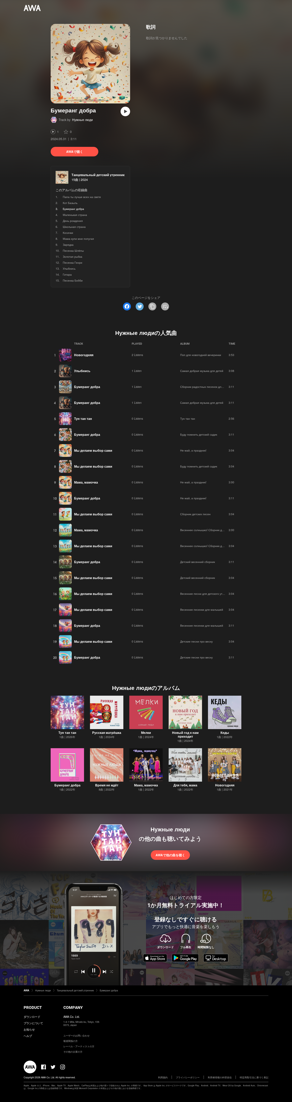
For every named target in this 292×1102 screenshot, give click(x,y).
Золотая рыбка (72, 256)
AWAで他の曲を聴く (170, 855)
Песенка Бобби (73, 280)
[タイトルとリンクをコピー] (152, 306)
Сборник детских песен (195, 514)
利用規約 (163, 1077)
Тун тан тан (83, 418)
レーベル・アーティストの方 (78, 1046)
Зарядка (68, 245)
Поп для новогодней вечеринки (200, 355)
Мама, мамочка (86, 482)
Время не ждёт (106, 785)
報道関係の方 (70, 1041)
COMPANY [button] (73, 1007)
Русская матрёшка (106, 732)
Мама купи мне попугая (78, 239)
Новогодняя (83, 355)
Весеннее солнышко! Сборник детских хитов (209, 530)
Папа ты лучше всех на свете (82, 197)
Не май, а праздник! (193, 450)
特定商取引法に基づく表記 (254, 1077)
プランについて (33, 1023)
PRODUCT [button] (33, 1007)
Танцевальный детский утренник (98, 175)
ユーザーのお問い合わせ (76, 1035)
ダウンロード (32, 1017)
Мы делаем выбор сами (93, 450)
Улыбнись (69, 268)
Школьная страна (74, 227)
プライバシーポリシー (188, 1077)
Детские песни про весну (196, 641)
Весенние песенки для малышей (201, 609)
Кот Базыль (70, 203)
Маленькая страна (75, 215)
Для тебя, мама (185, 785)
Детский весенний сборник (197, 562)
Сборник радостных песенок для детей (205, 387)
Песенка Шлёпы (73, 251)
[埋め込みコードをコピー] (165, 306)
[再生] (125, 111)
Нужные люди (82, 119)
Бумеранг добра (87, 386)
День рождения (73, 221)
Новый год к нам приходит (185, 734)
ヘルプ (28, 1036)
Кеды (224, 732)
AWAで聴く (74, 151)
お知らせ (29, 1029)
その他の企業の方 (72, 1051)
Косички (68, 233)
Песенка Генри (72, 262)
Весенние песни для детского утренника (206, 594)
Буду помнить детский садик (198, 434)
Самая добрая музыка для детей (201, 371)
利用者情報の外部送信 (220, 1077)
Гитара (67, 274)
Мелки (146, 732)
